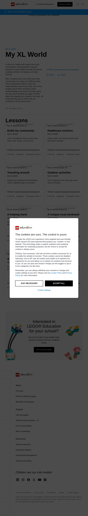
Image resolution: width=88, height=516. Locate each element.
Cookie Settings (44, 290)
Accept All (59, 283)
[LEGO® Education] (23, 228)
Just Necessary (29, 283)
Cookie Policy (56, 273)
